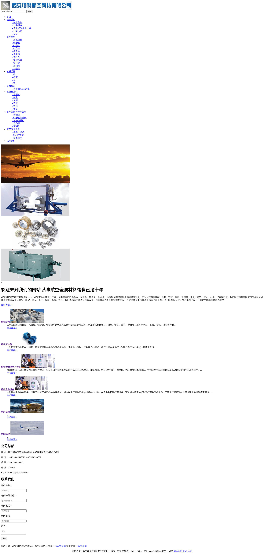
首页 (9, 17)
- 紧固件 (16, 94)
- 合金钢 (16, 54)
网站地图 (178, 551)
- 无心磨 (16, 123)
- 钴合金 (16, 45)
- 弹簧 (15, 103)
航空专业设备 (13, 129)
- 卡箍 (15, 100)
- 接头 (15, 109)
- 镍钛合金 (17, 60)
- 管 (14, 83)
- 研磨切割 (17, 138)
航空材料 (11, 37)
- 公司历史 (17, 31)
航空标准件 (12, 92)
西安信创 (82, 546)
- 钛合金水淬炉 (19, 117)
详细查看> (12, 327)
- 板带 (15, 77)
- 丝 (14, 80)
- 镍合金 (16, 42)
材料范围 (11, 71)
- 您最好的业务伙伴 (21, 28)
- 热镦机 (16, 115)
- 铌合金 (16, 57)
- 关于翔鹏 (17, 22)
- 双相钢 (16, 66)
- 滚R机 (15, 126)
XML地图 (187, 551)
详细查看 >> (7, 305)
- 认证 (15, 34)
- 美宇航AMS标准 (20, 89)
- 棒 (14, 74)
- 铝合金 (16, 51)
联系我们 (11, 141)
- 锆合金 (16, 63)
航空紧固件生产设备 (16, 112)
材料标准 (11, 86)
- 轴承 (15, 97)
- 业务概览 (17, 25)
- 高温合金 (17, 40)
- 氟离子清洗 (18, 132)
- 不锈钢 (16, 68)
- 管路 (15, 106)
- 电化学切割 (18, 135)
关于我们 (11, 19)
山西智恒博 (60, 546)
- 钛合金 (16, 48)
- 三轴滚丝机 (18, 120)
